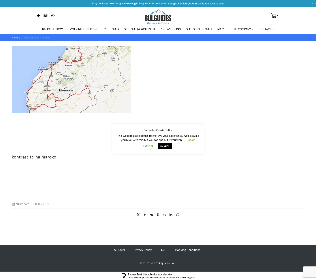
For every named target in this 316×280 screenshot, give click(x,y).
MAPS (221, 29)
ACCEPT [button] (165, 145)
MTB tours (111, 29)
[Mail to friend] (164, 215)
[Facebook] (145, 215)
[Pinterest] (158, 215)
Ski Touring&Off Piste (140, 29)
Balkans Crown (53, 29)
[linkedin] (171, 215)
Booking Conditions (187, 249)
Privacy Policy (143, 249)
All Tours (119, 249)
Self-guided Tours (199, 29)
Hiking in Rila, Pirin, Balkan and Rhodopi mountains (196, 3)
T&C (163, 249)
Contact (265, 29)
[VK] (151, 215)
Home (15, 37)
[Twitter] (139, 215)
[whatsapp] (176, 215)
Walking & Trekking (84, 29)
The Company (241, 29)
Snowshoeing (171, 29)
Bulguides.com (167, 263)
